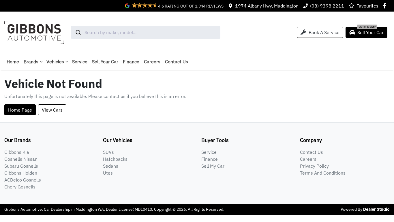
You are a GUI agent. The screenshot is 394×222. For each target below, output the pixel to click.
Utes (108, 173)
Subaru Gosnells (21, 166)
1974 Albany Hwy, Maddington (267, 6)
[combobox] (145, 32)
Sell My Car (212, 166)
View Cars (52, 110)
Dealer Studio (376, 210)
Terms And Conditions (323, 173)
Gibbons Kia (16, 152)
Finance (131, 61)
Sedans (110, 166)
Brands (31, 61)
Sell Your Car (105, 61)
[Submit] (78, 32)
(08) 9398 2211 (327, 6)
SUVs (108, 152)
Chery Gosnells (19, 187)
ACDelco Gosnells (22, 180)
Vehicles (55, 61)
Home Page (20, 110)
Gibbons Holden (20, 173)
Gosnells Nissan (20, 159)
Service (79, 61)
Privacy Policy (314, 166)
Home (13, 61)
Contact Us (176, 61)
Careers (152, 61)
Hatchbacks (115, 159)
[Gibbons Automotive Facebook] (386, 5)
